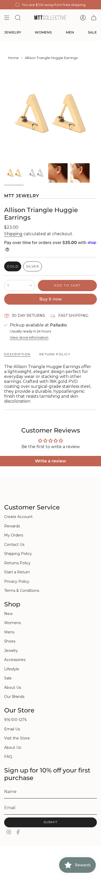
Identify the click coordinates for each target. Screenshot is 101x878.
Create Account (18, 516)
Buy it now (50, 299)
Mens (9, 632)
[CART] (93, 18)
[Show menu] (7, 18)
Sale (8, 678)
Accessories (14, 659)
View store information (29, 337)
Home (13, 58)
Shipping (13, 233)
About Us (12, 687)
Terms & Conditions (21, 590)
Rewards (12, 526)
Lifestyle (11, 669)
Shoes (9, 641)
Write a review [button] (50, 460)
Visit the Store (17, 738)
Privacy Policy (16, 581)
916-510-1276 (15, 719)
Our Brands (14, 696)
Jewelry (11, 650)
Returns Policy (17, 563)
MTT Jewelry (21, 195)
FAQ (8, 756)
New (8, 613)
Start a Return (17, 572)
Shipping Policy (18, 553)
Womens (12, 622)
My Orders (13, 535)
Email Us (12, 729)
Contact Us (14, 544)
